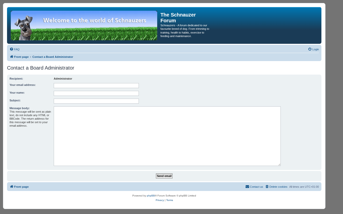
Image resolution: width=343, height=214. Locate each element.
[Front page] (84, 25)
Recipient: (16, 78)
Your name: (17, 92)
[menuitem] (15, 49)
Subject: (15, 100)
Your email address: (23, 84)
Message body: (20, 108)
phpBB (151, 195)
